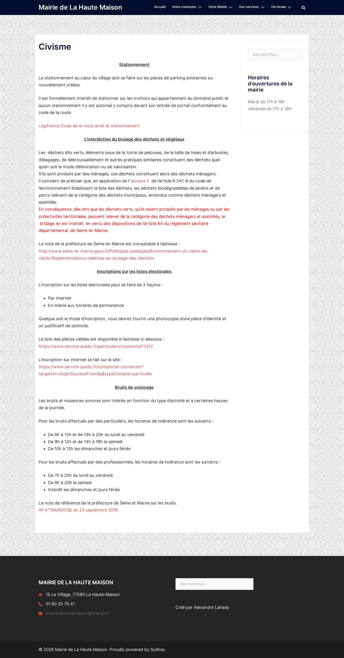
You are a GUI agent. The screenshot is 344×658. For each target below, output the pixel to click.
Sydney (157, 649)
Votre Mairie (217, 7)
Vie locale (278, 7)
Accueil (159, 7)
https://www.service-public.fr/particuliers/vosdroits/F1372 (96, 346)
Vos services (249, 7)
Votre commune (184, 7)
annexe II (139, 180)
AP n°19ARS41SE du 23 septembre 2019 (78, 509)
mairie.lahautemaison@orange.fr (78, 613)
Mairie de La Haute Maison (80, 7)
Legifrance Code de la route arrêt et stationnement (89, 125)
